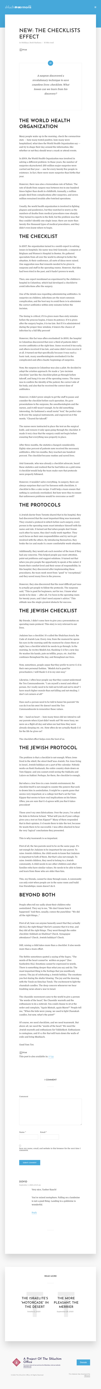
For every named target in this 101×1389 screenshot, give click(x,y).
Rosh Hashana (35, 43)
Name (22, 1132)
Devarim (87, 7)
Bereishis (45, 7)
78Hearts (87, 1375)
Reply (34, 1212)
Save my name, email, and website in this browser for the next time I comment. (50, 1149)
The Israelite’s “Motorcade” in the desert (35, 1303)
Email (43, 1132)
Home (25, 7)
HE (18, 7)
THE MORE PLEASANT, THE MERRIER (66, 1303)
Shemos (56, 7)
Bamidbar (77, 7)
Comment (23, 1096)
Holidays (35, 7)
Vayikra (66, 7)
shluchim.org (27, 1366)
